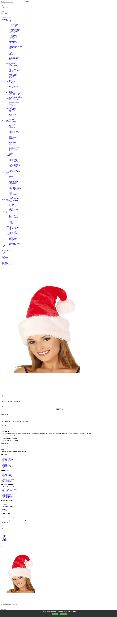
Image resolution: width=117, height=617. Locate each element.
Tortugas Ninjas (12, 110)
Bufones (10, 90)
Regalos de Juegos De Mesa (9, 488)
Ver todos (11, 133)
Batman (10, 115)
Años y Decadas (9, 92)
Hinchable (11, 180)
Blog (4, 246)
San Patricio (11, 52)
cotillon (10, 178)
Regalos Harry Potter (7, 490)
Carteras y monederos (13, 215)
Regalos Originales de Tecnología (10, 486)
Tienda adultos (6, 248)
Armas (7, 135)
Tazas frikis (11, 223)
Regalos (5, 211)
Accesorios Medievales (14, 161)
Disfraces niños (6, 461)
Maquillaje (5, 199)
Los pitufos (11, 79)
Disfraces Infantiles (13, 21)
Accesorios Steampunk (13, 164)
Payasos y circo (12, 87)
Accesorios (5, 120)
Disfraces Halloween (13, 38)
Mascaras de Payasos (13, 150)
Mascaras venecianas (13, 149)
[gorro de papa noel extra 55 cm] (47, 390)
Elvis (10, 80)
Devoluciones (6, 503)
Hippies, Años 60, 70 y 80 (14, 93)
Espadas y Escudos (13, 137)
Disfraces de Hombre (13, 31)
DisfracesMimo (6, 262)
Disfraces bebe (6, 464)
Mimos (10, 91)
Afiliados (5, 504)
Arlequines (11, 88)
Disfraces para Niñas (13, 25)
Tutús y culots (12, 127)
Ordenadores (11, 225)
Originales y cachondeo (14, 42)
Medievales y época (13, 71)
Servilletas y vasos (13, 184)
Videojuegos (11, 76)
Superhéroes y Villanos (11, 108)
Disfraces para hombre (8, 466)
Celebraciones (9, 45)
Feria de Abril (12, 55)
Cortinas (10, 195)
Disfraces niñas (6, 463)
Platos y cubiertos (12, 183)
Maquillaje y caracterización (12, 200)
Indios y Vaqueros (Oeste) (14, 69)
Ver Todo (11, 210)
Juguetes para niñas (7, 481)
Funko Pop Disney (13, 228)
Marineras (11, 59)
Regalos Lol (11, 237)
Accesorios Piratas (13, 159)
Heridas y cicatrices (13, 206)
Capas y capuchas (12, 128)
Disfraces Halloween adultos (15, 29)
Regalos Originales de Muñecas (10, 489)
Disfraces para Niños (13, 24)
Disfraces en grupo (13, 35)
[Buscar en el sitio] (13, 3)
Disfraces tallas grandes (8, 459)
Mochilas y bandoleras (13, 214)
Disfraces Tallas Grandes (14, 30)
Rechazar (63, 614)
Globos (10, 192)
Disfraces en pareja (13, 36)
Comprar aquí (3, 425)
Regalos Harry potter (13, 235)
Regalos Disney (12, 242)
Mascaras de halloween (14, 147)
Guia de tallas (15, 440)
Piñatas (10, 193)
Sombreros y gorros (13, 124)
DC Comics (11, 109)
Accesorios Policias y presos (15, 167)
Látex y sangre (12, 204)
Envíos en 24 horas (7, 17)
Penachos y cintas (12, 130)
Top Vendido (9, 190)
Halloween (11, 49)
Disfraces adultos (7, 465)
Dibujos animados (12, 75)
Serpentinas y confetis (13, 181)
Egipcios (10, 68)
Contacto (5, 510)
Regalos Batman (12, 239)
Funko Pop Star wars (13, 229)
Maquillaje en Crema (13, 209)
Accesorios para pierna (13, 131)
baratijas (10, 177)
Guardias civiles (12, 85)
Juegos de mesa (12, 218)
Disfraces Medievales (7, 477)
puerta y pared (12, 197)
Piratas (10, 53)
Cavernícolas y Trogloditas (14, 70)
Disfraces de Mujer (13, 32)
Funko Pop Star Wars (7, 496)
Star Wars (11, 118)
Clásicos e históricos (10, 63)
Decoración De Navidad (14, 187)
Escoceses (11, 103)
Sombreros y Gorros (7, 264)
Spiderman (11, 111)
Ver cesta (4, 10)
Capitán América (12, 114)
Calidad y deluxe (12, 41)
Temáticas (5, 62)
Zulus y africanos (12, 107)
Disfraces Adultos (12, 28)
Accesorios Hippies (13, 166)
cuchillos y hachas (12, 141)
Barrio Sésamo (12, 119)
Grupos (4, 245)
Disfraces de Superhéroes (8, 479)
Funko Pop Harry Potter (14, 227)
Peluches (10, 221)
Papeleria (11, 220)
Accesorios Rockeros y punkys (15, 165)
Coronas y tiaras (12, 142)
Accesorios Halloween (13, 160)
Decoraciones (6, 172)
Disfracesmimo (13, 520)
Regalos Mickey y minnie (14, 243)
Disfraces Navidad (7, 475)
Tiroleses (10, 104)
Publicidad (5, 509)
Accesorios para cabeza (14, 132)
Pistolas (10, 136)
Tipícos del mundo (10, 98)
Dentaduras (11, 205)
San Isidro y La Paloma (14, 57)
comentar (2, 449)
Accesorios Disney (13, 170)
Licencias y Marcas (10, 116)
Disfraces (5, 19)
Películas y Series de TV (14, 74)
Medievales (11, 54)
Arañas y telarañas (13, 194)
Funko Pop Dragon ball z (14, 233)
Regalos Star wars (12, 244)
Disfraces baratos (12, 37)
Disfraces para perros (13, 43)
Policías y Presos (12, 83)
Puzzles (10, 222)
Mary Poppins (12, 77)
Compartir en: (3, 391)
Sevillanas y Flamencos (14, 102)
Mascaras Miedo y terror (14, 152)
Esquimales (11, 105)
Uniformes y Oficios (10, 81)
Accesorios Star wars (13, 156)
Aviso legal (5, 515)
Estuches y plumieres (13, 217)
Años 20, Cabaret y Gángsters (15, 96)
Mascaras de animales (13, 148)
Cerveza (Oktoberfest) (13, 58)
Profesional (11, 201)
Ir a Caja (7, 10)
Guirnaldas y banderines (14, 198)
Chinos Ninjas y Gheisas (14, 100)
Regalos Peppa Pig (13, 238)
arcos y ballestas (12, 139)
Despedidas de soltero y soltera (15, 46)
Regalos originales (7, 480)
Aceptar (55, 614)
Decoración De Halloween (14, 189)
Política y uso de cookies (8, 517)
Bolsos (10, 216)
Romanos (11, 66)
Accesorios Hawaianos (13, 163)
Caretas (10, 154)
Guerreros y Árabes (13, 65)
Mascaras (8, 145)
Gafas (10, 126)
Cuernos (10, 144)
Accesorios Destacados (11, 121)
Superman (11, 113)
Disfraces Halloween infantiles (15, 23)
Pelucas (10, 122)
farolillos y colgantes (13, 182)
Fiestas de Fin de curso (13, 47)
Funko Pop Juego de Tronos (15, 231)
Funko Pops (5, 492)
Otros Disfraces (9, 34)
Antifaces (11, 153)
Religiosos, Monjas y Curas (14, 86)
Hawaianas (11, 60)
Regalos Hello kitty (13, 240)
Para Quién (8, 20)
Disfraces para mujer (7, 467)
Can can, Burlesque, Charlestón (15, 97)
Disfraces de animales (8, 476)
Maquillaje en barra (13, 208)
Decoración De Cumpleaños (15, 188)
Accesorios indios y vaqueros (15, 171)
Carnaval (11, 48)
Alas (10, 143)
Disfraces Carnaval (7, 473)
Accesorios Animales (13, 169)
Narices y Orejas (12, 203)
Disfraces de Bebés (13, 26)
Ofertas (10, 40)
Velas (10, 175)
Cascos (10, 125)
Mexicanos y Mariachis (14, 99)
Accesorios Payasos (13, 158)
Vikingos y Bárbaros (13, 73)
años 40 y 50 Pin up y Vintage (15, 94)
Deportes (11, 82)
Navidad (10, 51)
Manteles (11, 176)
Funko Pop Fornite (13, 232)
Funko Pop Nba (6, 497)
